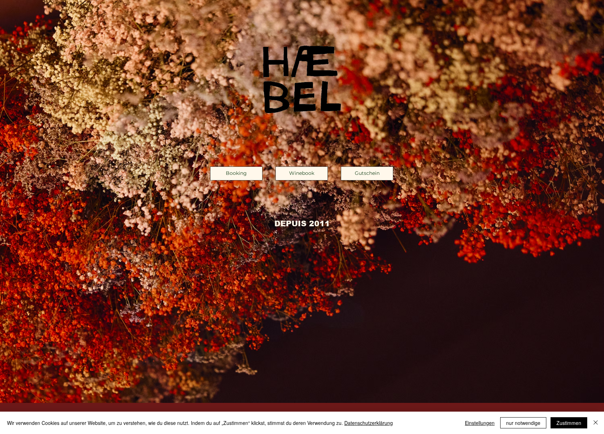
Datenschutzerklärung (368, 422)
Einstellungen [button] (480, 422)
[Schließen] (595, 422)
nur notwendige (523, 422)
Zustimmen (568, 422)
